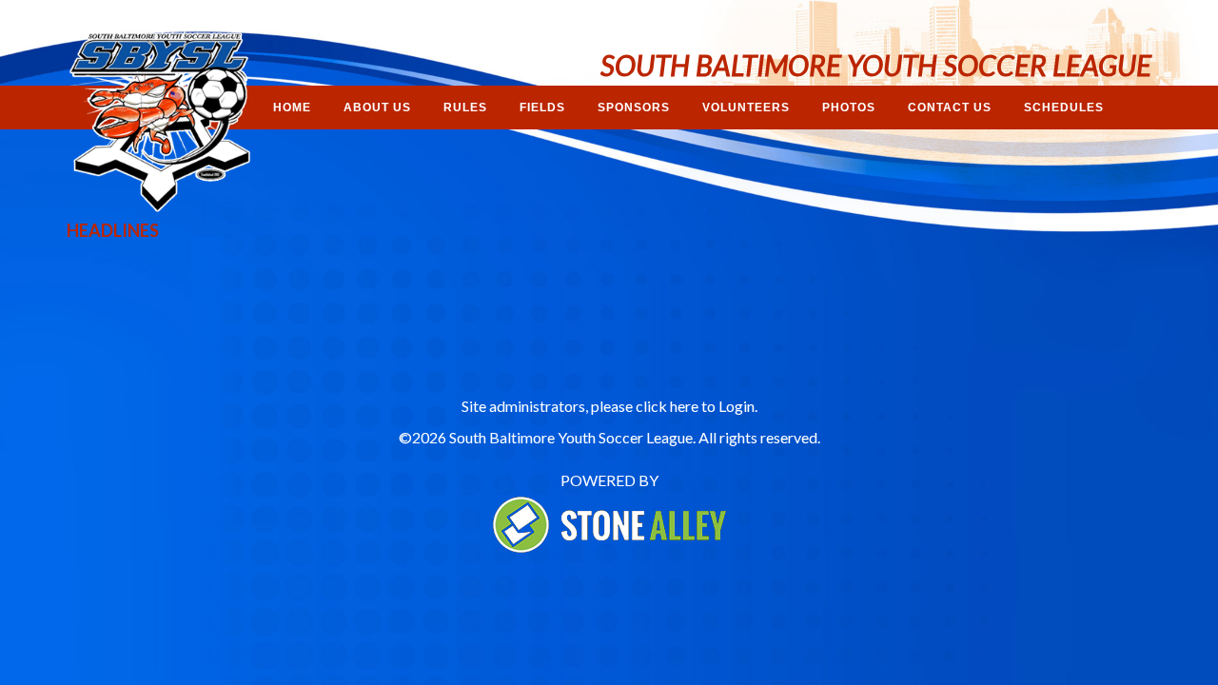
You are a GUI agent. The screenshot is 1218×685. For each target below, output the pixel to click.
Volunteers (746, 107)
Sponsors (634, 107)
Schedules (1064, 107)
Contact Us (950, 107)
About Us (377, 107)
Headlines (113, 230)
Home (292, 107)
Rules (465, 107)
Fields (542, 107)
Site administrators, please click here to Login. (609, 406)
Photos (848, 107)
